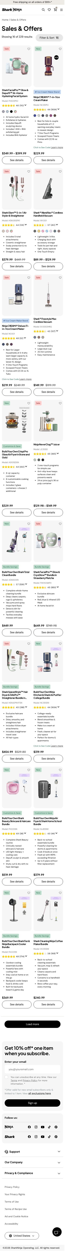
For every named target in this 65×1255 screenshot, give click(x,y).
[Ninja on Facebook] (29, 1127)
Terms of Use (12, 1201)
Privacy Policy (30, 1080)
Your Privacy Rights (15, 1194)
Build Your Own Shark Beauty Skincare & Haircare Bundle (16, 821)
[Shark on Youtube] (42, 1136)
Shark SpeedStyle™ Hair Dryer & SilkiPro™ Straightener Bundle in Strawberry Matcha (15, 694)
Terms (14, 1080)
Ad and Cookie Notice (16, 1216)
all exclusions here (39, 1093)
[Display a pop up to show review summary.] (26, 106)
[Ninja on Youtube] (42, 1127)
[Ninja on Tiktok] (49, 1127)
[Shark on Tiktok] (49, 1136)
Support (14, 1151)
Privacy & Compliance (19, 1173)
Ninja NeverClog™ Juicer (47, 444)
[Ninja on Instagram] (36, 1127)
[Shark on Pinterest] (56, 1136)
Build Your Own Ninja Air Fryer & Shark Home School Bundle (48, 821)
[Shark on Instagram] (36, 1136)
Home (5, 19)
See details (17, 160)
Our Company (13, 1162)
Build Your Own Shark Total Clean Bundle (15, 573)
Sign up (32, 1103)
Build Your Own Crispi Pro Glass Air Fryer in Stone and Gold (16, 454)
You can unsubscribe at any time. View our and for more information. (33, 1080)
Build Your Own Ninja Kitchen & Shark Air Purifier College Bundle (47, 694)
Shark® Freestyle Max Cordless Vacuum (45, 320)
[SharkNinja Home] (12, 9)
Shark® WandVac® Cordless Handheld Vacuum (48, 214)
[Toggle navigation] (61, 9)
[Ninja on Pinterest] (56, 1127)
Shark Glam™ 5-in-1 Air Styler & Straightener (14, 214)
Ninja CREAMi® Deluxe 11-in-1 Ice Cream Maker (15, 327)
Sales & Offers (18, 19)
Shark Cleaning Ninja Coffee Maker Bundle (48, 942)
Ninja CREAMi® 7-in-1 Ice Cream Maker (47, 98)
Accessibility (11, 1223)
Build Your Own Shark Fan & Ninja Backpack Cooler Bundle (16, 943)
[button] (43, 9)
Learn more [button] (57, 147)
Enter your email (15, 1062)
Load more (32, 1024)
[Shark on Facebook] (29, 1136)
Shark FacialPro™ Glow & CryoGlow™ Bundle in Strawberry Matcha (47, 574)
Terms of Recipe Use (16, 1209)
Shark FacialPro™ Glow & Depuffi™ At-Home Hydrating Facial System (15, 92)
